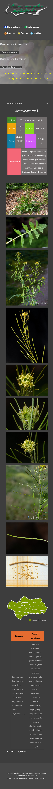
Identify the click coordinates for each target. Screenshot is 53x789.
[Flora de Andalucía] (25, 10)
